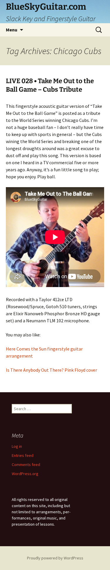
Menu (11, 30)
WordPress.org (25, 473)
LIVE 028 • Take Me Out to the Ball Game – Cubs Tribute (50, 85)
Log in (17, 446)
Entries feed (22, 455)
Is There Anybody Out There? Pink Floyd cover (51, 370)
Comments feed (26, 464)
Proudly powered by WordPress (55, 558)
